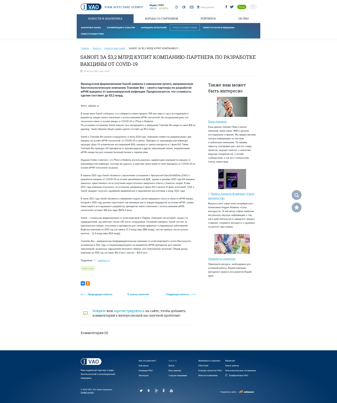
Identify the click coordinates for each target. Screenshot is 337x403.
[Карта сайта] (183, 7)
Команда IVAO (146, 370)
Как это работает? (147, 360)
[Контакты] (191, 7)
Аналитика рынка (91, 28)
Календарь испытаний (154, 28)
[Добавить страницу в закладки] (297, 207)
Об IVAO (243, 18)
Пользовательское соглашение (240, 370)
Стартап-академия (177, 375)
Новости (172, 360)
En (253, 6)
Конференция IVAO (238, 375)
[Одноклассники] (88, 283)
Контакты (143, 365)
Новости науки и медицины (218, 28)
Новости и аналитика (105, 18)
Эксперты (143, 375)
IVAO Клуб (203, 365)
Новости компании (208, 375)
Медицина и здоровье (209, 360)
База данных (174, 370)
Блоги (171, 365)
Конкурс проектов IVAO (210, 370)
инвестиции (88, 268)
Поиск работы (232, 365)
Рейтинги (208, 18)
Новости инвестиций (185, 28)
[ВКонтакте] (83, 283)
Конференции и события (121, 28)
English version (87, 392)
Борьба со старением (161, 18)
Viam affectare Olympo (123, 7)
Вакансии (230, 360)
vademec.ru (104, 260)
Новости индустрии (92, 34)
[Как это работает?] (176, 7)
